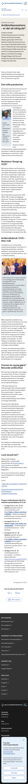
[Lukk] (23, 740)
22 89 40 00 (5, 723)
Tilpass (14, 778)
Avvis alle (14, 773)
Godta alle (14, 768)
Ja (11, 593)
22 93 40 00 (5, 730)
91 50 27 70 (4, 716)
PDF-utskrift (16, 599)
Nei (19, 593)
